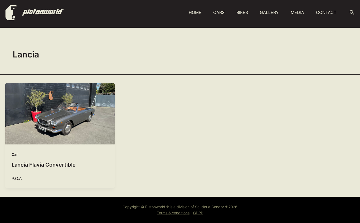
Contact (326, 12)
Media (297, 12)
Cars (219, 12)
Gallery (269, 12)
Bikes (242, 12)
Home (195, 12)
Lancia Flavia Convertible (44, 165)
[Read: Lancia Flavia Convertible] (60, 114)
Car (15, 154)
